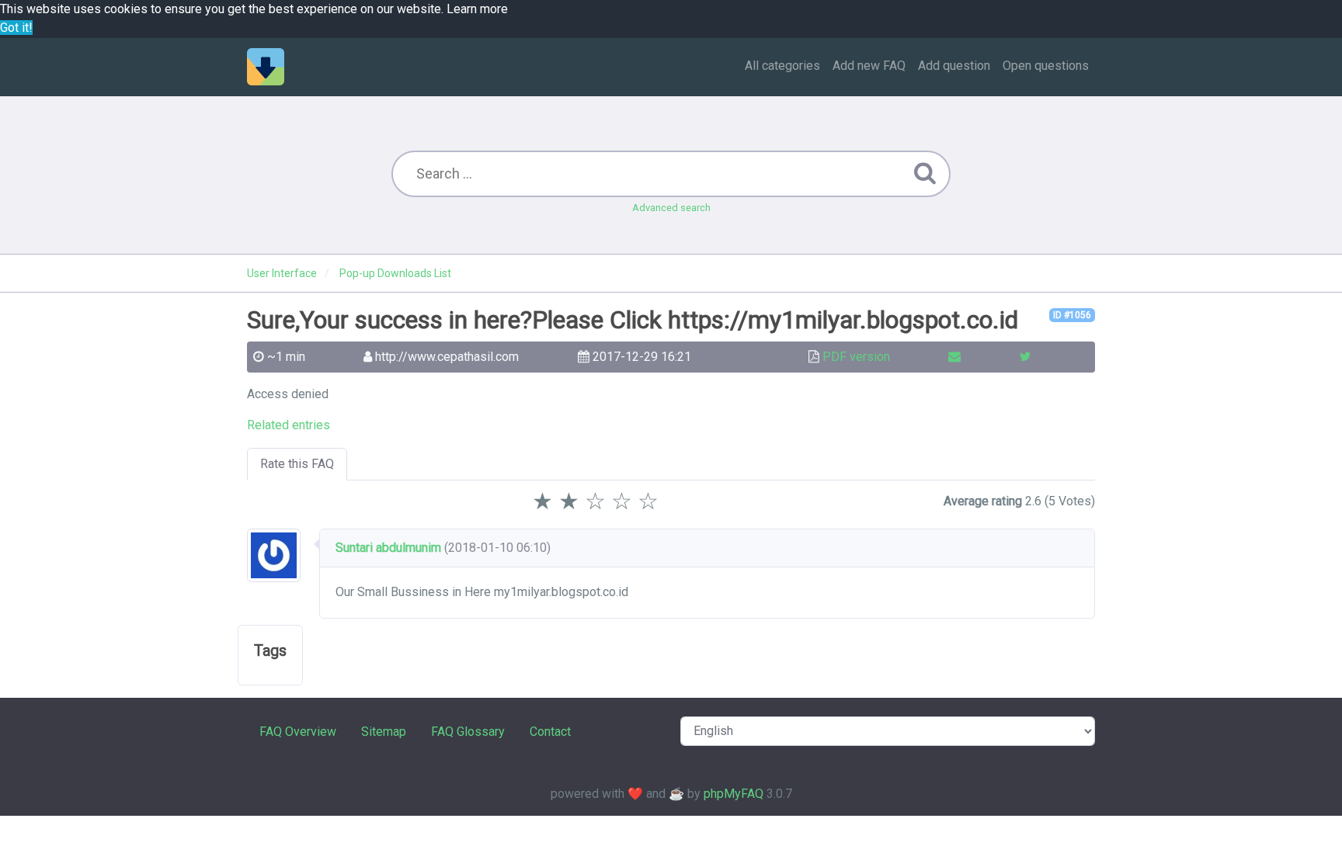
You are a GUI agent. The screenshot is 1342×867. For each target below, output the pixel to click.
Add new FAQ (869, 65)
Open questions (1046, 65)
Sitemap (383, 731)
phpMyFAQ (733, 793)
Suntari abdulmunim (388, 547)
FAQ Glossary (468, 731)
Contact (550, 731)
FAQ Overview (297, 731)
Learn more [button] (477, 9)
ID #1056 (1072, 315)
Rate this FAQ (297, 463)
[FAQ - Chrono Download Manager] (265, 66)
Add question (954, 65)
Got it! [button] (16, 27)
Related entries (288, 425)
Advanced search (671, 207)
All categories (782, 65)
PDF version (856, 356)
